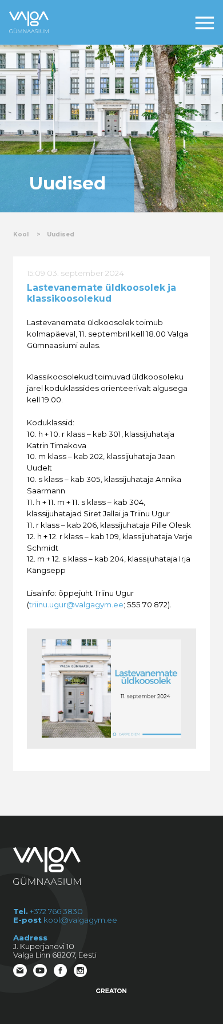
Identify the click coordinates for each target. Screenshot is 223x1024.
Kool (21, 234)
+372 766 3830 (56, 911)
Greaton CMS (112, 991)
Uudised (60, 234)
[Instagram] (81, 971)
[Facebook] (61, 971)
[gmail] (21, 971)
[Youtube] (41, 971)
